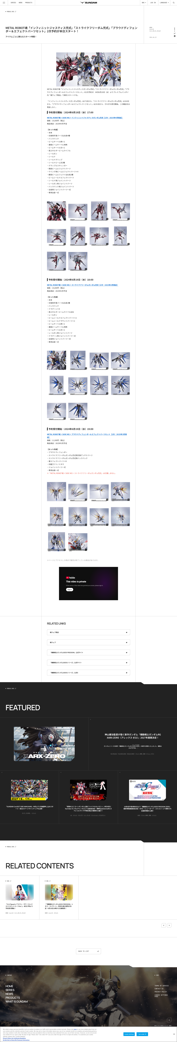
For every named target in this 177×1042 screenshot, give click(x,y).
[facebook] (174, 36)
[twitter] (174, 33)
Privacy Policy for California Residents (14, 1038)
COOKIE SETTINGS (163, 996)
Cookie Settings (129, 1034)
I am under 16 (142, 1034)
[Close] (174, 1034)
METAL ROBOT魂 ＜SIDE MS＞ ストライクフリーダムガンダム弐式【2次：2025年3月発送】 (82, 285)
